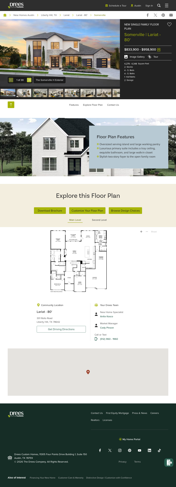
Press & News (139, 413)
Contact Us (113, 105)
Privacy (123, 461)
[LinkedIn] (149, 450)
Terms (137, 461)
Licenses (107, 420)
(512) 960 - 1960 (109, 339)
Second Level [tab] (99, 220)
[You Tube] (139, 450)
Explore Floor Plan (93, 105)
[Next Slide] (29, 80)
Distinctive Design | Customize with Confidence (109, 477)
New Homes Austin (23, 15)
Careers (154, 413)
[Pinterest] (129, 450)
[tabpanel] (88, 261)
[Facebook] (100, 450)
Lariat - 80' (82, 15)
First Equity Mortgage (117, 413)
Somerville (100, 15)
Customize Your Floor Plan (87, 211)
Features (74, 105)
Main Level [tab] (75, 220)
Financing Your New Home (42, 477)
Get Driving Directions (61, 329)
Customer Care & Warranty (70, 477)
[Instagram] (119, 450)
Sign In (149, 5)
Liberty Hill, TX (49, 15)
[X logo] (110, 450)
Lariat (66, 15)
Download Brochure (50, 211)
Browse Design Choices (125, 211)
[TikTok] (159, 450)
